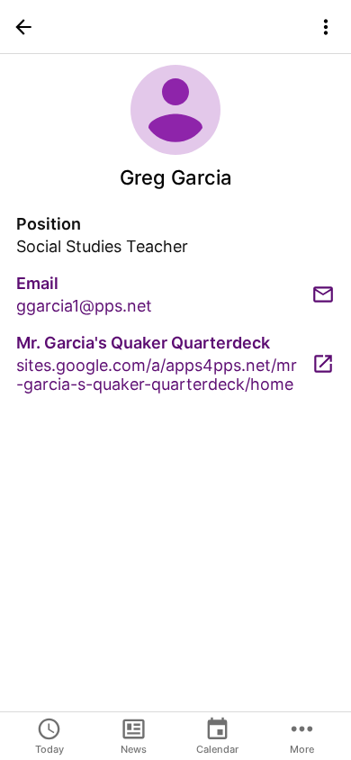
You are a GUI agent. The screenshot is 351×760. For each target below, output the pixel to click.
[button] (23, 27)
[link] (175, 294)
